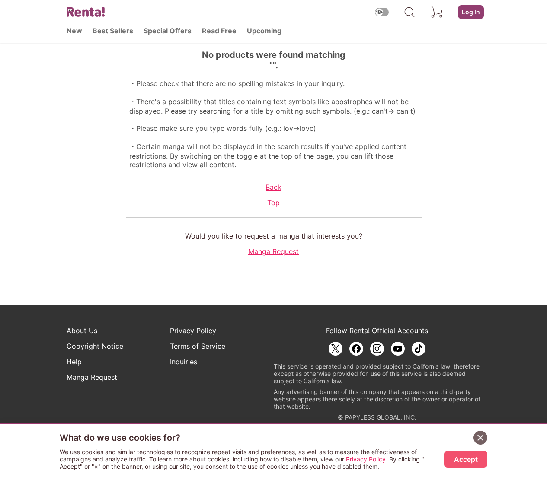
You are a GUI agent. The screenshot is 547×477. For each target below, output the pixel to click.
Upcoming (264, 30)
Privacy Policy (193, 330)
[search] (409, 12)
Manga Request (273, 251)
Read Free (219, 30)
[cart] (437, 12)
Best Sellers (113, 30)
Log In (471, 12)
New (74, 30)
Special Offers (168, 30)
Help (74, 361)
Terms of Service (197, 346)
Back (273, 187)
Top (273, 202)
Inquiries (183, 361)
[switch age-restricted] (382, 12)
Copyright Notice (95, 346)
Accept (466, 459)
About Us (82, 330)
